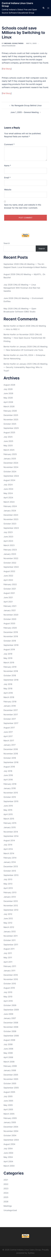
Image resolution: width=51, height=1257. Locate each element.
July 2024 (8, 484)
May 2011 (8, 957)
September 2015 (11, 801)
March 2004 (9, 1166)
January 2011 (9, 970)
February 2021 (10, 606)
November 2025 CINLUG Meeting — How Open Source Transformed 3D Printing (24, 337)
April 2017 (8, 736)
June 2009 (8, 1014)
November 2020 (11, 615)
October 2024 (10, 471)
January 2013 (10, 897)
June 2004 (8, 1153)
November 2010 (11, 979)
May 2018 (8, 688)
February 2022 (10, 584)
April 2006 (8, 1057)
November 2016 (11, 753)
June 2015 (8, 806)
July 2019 (8, 654)
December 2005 (11, 1075)
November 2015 (11, 792)
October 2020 (10, 619)
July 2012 (8, 914)
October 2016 (10, 758)
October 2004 (10, 1135)
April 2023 (8, 541)
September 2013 (11, 875)
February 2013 (10, 892)
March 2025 (9, 450)
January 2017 (10, 745)
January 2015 (10, 827)
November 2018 (11, 671)
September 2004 (11, 1140)
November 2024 (11, 467)
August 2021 (9, 593)
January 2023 (10, 554)
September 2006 (11, 1035)
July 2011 (8, 953)
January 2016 (10, 788)
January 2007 (10, 1018)
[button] (43, 8)
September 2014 (11, 836)
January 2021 (10, 610)
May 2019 (8, 658)
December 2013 (11, 866)
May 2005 (8, 1105)
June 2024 (8, 489)
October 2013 (10, 871)
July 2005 (8, 1096)
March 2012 (9, 927)
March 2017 (9, 740)
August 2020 (9, 623)
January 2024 (10, 510)
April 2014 (8, 849)
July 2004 (8, 1148)
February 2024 (10, 506)
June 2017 (8, 732)
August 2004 (9, 1144)
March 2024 (9, 502)
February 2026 (10, 411)
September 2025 (11, 428)
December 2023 (11, 515)
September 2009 (11, 1009)
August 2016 (9, 766)
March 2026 (9, 406)
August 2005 (9, 1092)
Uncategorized (9, 46)
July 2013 (8, 879)
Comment (9, 144)
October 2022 (10, 563)
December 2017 (11, 710)
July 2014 (8, 844)
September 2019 (11, 645)
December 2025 (11, 415)
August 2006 (9, 1040)
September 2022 (11, 567)
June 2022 (8, 575)
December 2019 (11, 632)
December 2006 (11, 1022)
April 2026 (8, 402)
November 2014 (11, 832)
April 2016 (8, 779)
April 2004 (8, 1161)
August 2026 (9, 385)
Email (7, 177)
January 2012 (10, 931)
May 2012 (8, 923)
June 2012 (8, 918)
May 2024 (8, 493)
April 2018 (8, 693)
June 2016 (8, 775)
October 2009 (10, 1005)
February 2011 (10, 966)
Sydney (31, 1253)
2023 (6, 1188)
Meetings (8, 1206)
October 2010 (10, 983)
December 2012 (11, 901)
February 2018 (10, 701)
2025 (6, 1197)
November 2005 (11, 1079)
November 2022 (11, 558)
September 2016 (11, 762)
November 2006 (11, 1027)
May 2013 (8, 884)
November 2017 (11, 714)
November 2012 (11, 905)
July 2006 (8, 1044)
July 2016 (8, 771)
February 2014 (10, 858)
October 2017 (10, 719)
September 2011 (11, 944)
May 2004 (8, 1157)
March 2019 (9, 662)
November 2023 (11, 519)
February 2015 (10, 823)
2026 (6, 1201)
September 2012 (11, 910)
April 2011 (8, 962)
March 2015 (9, 818)
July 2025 (8, 437)
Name (7, 165)
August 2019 (9, 649)
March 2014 (9, 853)
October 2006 (10, 1031)
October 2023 (10, 523)
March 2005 (9, 1114)
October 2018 (10, 675)
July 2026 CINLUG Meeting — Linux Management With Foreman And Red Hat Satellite (22, 287)
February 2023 (10, 549)
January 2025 (10, 458)
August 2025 (9, 432)
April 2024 (8, 497)
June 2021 (8, 597)
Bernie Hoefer (10, 326)
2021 (6, 1180)
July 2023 (8, 532)
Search (7, 243)
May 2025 (8, 445)
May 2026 (8, 398)
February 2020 (10, 628)
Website (7, 189)
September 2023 (11, 528)
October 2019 (10, 641)
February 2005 (10, 1118)
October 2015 (10, 797)
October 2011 (10, 940)
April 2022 (8, 580)
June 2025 (8, 441)
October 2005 (10, 1083)
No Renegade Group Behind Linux (26, 105)
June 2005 (8, 1101)
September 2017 (11, 723)
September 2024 (11, 476)
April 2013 (8, 888)
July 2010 (8, 992)
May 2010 (8, 996)
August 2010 (9, 988)
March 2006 (9, 1061)
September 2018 (11, 680)
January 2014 (10, 862)
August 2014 (9, 840)
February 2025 (10, 454)
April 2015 (8, 814)
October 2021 (10, 589)
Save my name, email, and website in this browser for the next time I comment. (22, 206)
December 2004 (11, 1127)
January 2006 (10, 1070)
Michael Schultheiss (13, 43)
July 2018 (8, 684)
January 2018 (10, 706)
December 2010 (11, 975)
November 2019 (11, 636)
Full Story (6, 69)
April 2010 (8, 1001)
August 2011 (9, 949)
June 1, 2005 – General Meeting (24, 112)
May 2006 (8, 1053)
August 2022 (9, 571)
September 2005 (11, 1087)
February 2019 (10, 667)
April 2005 (8, 1109)
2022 (6, 1184)
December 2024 (11, 463)
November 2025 (11, 419)
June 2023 (8, 536)
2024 (6, 1193)
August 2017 (9, 727)
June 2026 (8, 393)
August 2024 (9, 480)
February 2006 (10, 1066)
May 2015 (8, 810)
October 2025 (10, 424)
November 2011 (11, 936)
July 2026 (8, 389)
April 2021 (8, 601)
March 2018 (9, 697)
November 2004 (11, 1131)
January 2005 (10, 1122)
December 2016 (11, 749)
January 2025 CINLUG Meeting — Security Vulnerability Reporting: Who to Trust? (25, 367)
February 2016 (10, 784)
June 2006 (8, 1049)
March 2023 (9, 545)
